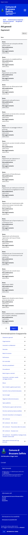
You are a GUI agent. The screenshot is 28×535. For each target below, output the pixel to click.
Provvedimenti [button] (6, 369)
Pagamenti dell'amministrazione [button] (11, 399)
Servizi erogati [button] (6, 395)
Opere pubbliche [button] (7, 403)
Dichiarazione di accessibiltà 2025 (9, 519)
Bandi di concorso (7, 353)
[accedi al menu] (25, 10)
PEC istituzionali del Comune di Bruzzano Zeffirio (12, 496)
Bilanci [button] (4, 383)
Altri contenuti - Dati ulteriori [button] (10, 423)
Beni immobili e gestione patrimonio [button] (12, 387)
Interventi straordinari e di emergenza (12, 415)
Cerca (25, 33)
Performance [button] (6, 357)
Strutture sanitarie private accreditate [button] (12, 411)
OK (4, 531)
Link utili (4, 498)
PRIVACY (22, 527)
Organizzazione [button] (6, 341)
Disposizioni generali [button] (8, 337)
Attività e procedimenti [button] (8, 365)
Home (4, 20)
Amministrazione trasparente (15, 20)
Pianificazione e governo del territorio (12, 407)
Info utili (4, 499)
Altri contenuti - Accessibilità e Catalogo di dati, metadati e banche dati (14, 435)
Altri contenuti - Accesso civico (10, 431)
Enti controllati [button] (6, 361)
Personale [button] (5, 349)
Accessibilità (5, 500)
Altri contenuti (6, 419)
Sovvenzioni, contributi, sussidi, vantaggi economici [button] (10, 378)
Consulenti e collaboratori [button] (9, 345)
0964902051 (6, 473)
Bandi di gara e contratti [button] (9, 373)
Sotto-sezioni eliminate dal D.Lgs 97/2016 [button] (11, 441)
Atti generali (19, 21)
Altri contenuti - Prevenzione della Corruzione (14, 427)
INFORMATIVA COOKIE (12, 531)
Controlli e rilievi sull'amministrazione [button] (12, 391)
